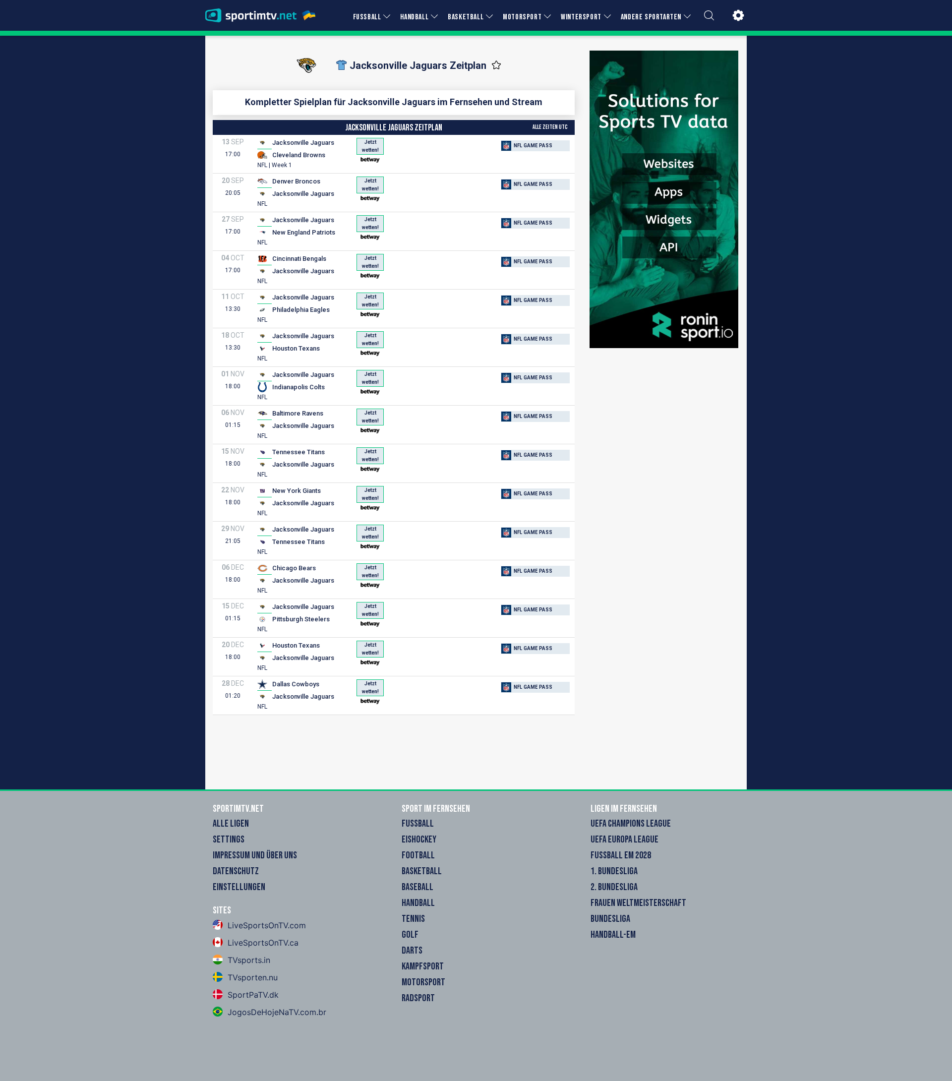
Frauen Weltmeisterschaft (638, 903)
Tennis (413, 919)
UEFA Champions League (631, 824)
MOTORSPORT (522, 17)
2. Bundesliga (614, 887)
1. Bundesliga (614, 871)
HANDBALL (414, 17)
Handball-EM (613, 935)
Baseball (417, 887)
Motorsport (423, 982)
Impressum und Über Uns (255, 855)
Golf (410, 935)
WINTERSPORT (581, 17)
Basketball (422, 871)
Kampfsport (423, 966)
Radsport (418, 998)
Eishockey (419, 839)
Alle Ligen (231, 824)
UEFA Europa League (624, 839)
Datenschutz (236, 871)
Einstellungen (239, 887)
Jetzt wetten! (370, 146)
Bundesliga (610, 919)
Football (418, 855)
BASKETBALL (465, 17)
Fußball (418, 824)
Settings (228, 839)
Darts (412, 951)
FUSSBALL (367, 17)
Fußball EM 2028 (621, 855)
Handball (418, 903)
